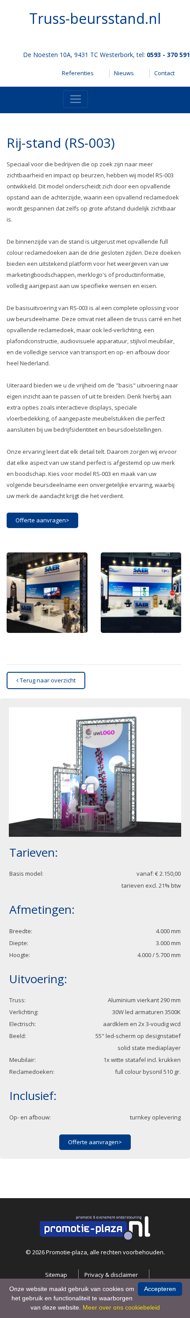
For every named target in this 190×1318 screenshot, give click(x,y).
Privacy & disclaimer (111, 1275)
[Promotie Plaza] (95, 1227)
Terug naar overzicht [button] (47, 680)
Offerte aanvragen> (42, 520)
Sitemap (56, 1275)
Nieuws (124, 73)
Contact (164, 73)
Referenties (78, 73)
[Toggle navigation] (75, 99)
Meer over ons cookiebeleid (121, 1307)
